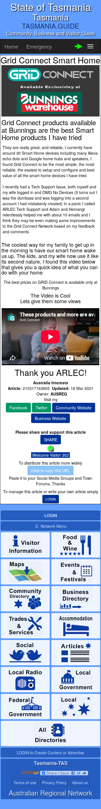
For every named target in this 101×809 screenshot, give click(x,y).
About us (80, 782)
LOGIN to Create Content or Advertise (50, 752)
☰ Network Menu (50, 526)
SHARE (50, 439)
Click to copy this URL (50, 470)
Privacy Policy (54, 782)
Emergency (39, 46)
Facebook (18, 407)
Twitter (41, 407)
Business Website (50, 418)
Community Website (73, 407)
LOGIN (50, 499)
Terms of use (24, 782)
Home (11, 46)
